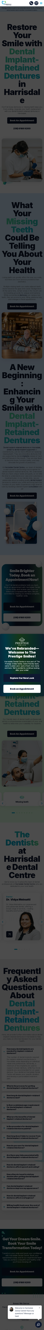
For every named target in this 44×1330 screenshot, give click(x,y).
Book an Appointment (22, 688)
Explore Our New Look (22, 678)
